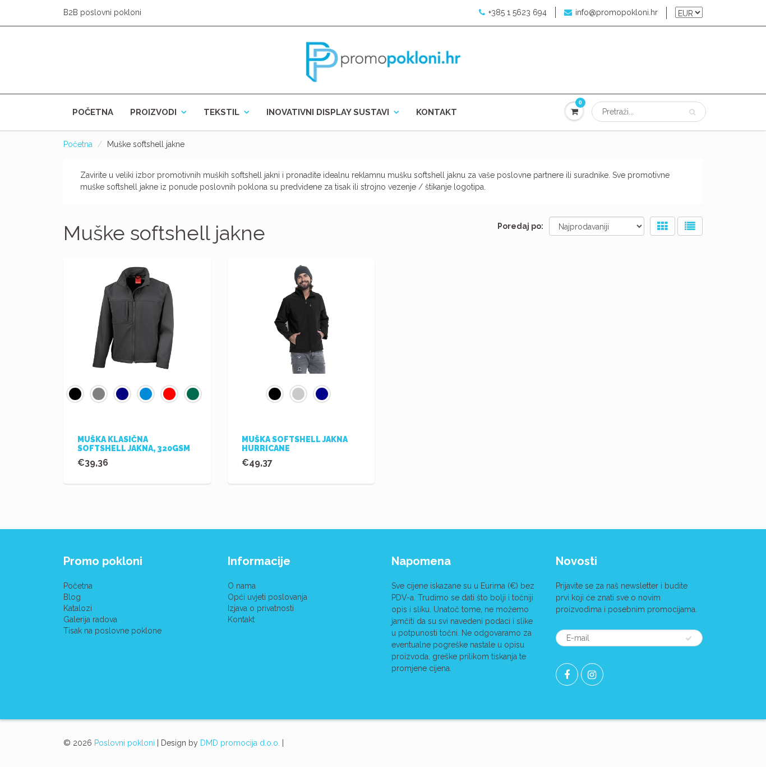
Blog (72, 597)
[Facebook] (567, 674)
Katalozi (77, 608)
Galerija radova (90, 619)
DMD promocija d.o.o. (240, 742)
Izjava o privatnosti (261, 608)
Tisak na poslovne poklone (112, 630)
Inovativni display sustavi (327, 112)
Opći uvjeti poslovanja (267, 597)
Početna (92, 112)
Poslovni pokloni (124, 742)
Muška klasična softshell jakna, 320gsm (133, 444)
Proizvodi (153, 112)
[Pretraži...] (692, 112)
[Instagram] (592, 674)
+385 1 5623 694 (517, 12)
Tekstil (221, 112)
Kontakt (436, 112)
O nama (242, 585)
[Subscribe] (689, 638)
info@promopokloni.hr (616, 12)
